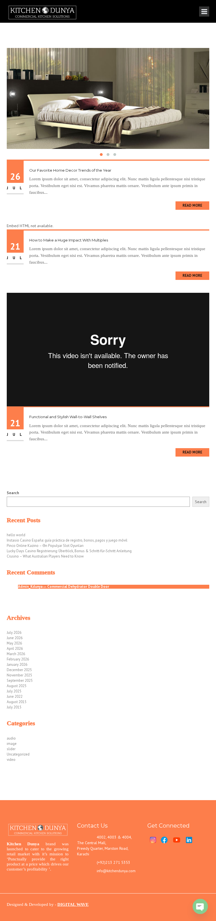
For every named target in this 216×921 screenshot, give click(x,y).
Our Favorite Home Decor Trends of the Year (70, 170)
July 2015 (14, 707)
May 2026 (14, 643)
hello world (16, 535)
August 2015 (16, 701)
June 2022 (14, 696)
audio (11, 738)
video (11, 759)
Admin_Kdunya (30, 586)
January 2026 (17, 664)
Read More (192, 205)
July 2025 (14, 691)
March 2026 (16, 653)
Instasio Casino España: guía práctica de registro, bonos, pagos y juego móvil (67, 540)
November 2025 (19, 675)
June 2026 (14, 638)
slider (11, 749)
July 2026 (14, 632)
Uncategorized (18, 754)
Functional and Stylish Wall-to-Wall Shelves (68, 417)
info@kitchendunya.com (116, 871)
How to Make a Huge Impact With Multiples (68, 240)
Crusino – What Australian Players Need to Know (45, 556)
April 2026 (15, 648)
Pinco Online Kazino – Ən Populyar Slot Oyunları (45, 545)
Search (13, 492)
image (12, 743)
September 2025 (20, 680)
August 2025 (16, 685)
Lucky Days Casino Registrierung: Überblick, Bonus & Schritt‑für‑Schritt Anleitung (69, 551)
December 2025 (19, 669)
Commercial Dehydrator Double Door (78, 586)
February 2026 (18, 659)
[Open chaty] (200, 906)
